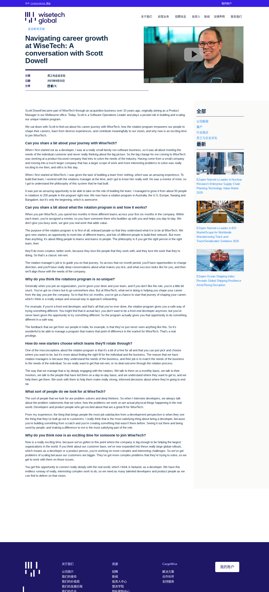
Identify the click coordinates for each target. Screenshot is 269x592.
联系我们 (236, 16)
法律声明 (219, 16)
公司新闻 (202, 121)
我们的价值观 (71, 581)
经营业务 (164, 16)
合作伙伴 (168, 576)
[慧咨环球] (45, 18)
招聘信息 (181, 16)
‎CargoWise (169, 564)
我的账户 (227, 3)
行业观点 (202, 132)
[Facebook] (52, 86)
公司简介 (68, 571)
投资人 (196, 16)
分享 (27, 85)
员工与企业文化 (207, 138)
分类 (27, 75)
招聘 (115, 571)
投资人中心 (119, 581)
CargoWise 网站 (41, 3)
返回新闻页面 (36, 28)
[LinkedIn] (48, 86)
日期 (27, 80)
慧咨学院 (118, 586)
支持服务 (168, 581)
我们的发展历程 (72, 586)
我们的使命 (69, 576)
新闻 (207, 16)
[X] (55, 86)
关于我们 (147, 16)
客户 (199, 127)
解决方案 (168, 571)
